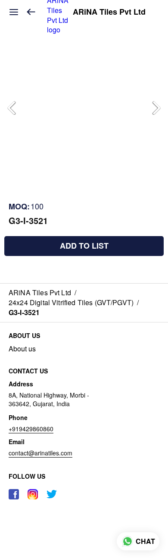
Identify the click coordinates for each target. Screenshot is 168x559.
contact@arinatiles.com (40, 452)
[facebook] (14, 494)
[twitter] (52, 494)
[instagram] (33, 494)
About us (22, 349)
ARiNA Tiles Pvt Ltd (109, 12)
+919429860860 (31, 428)
